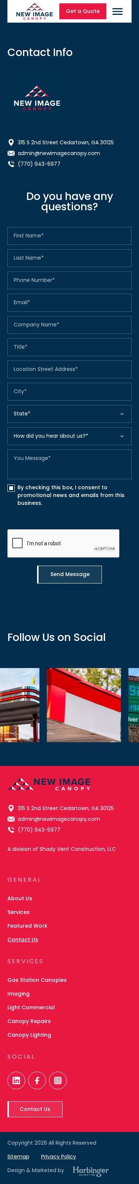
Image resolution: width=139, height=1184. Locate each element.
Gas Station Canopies (37, 980)
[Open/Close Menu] (117, 11)
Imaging (18, 993)
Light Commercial (31, 1007)
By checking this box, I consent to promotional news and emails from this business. (71, 495)
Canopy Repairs (29, 1021)
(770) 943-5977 (39, 164)
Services (18, 912)
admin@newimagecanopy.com (59, 153)
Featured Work (27, 926)
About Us (19, 898)
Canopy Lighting (29, 1035)
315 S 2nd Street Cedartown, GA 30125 (66, 142)
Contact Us (22, 939)
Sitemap (18, 1156)
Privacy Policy (58, 1156)
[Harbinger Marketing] (91, 1172)
